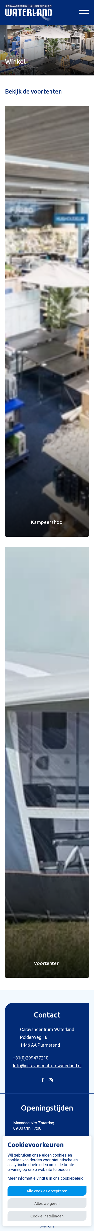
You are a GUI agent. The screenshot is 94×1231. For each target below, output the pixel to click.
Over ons (47, 1226)
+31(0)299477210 (30, 1057)
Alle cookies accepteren (47, 1191)
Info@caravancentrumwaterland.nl (47, 1065)
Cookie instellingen (47, 1216)
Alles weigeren (47, 1203)
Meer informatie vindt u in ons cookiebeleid (45, 1178)
